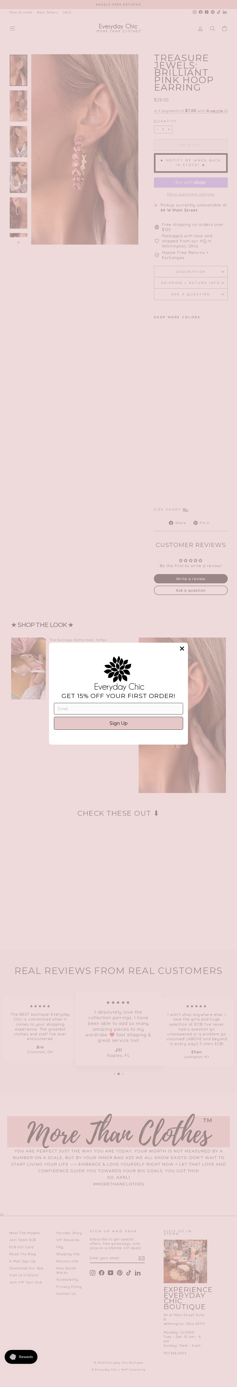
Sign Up (118, 723)
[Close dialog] (182, 649)
